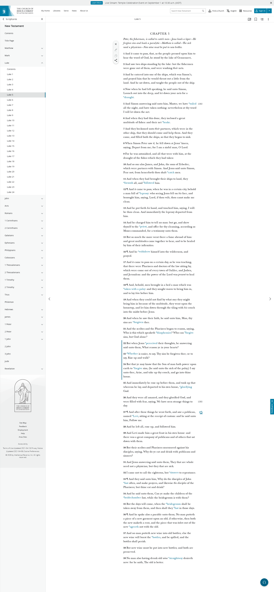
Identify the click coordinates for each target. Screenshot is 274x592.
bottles (156, 537)
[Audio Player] (264, 582)
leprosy (144, 193)
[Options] (268, 19)
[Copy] (116, 56)
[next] (270, 299)
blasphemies (164, 333)
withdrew (144, 252)
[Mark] (116, 50)
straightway (176, 558)
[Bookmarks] (256, 19)
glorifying (186, 387)
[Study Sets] (249, 19)
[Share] (116, 60)
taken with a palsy (134, 289)
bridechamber (132, 497)
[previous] (50, 299)
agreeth (134, 527)
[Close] (116, 44)
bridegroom (174, 504)
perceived (151, 343)
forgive (189, 333)
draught (129, 97)
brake (166, 122)
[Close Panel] (42, 19)
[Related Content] (262, 19)
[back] (3, 19)
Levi (135, 416)
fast (126, 483)
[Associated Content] (201, 412)
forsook (128, 183)
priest (143, 226)
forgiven (138, 322)
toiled (193, 103)
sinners (174, 472)
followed (149, 183)
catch (171, 172)
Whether (132, 354)
